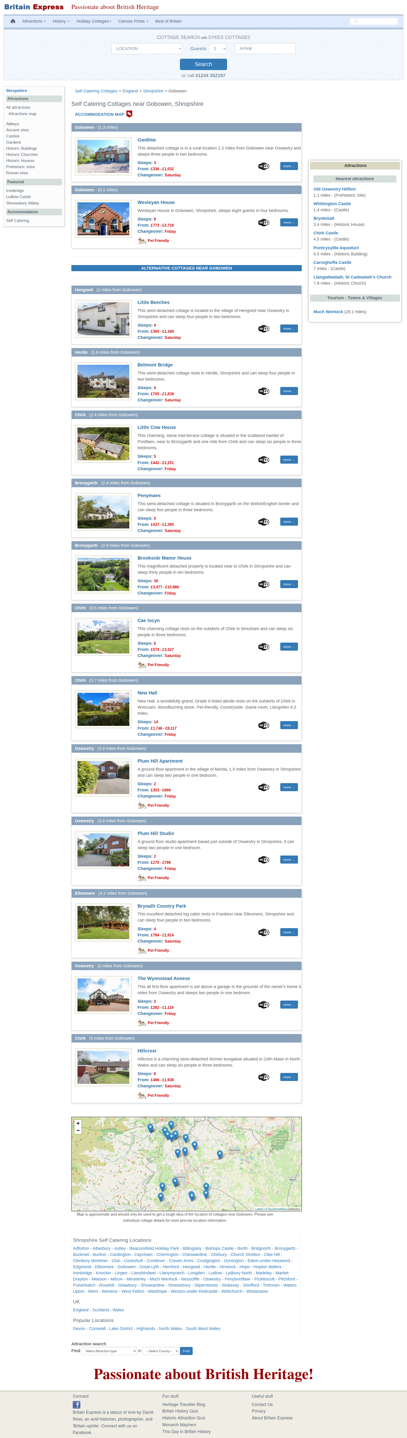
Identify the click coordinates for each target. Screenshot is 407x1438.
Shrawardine (152, 1285)
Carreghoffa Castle (332, 262)
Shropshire (153, 91)
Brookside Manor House (164, 558)
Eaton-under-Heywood (269, 1260)
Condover (156, 1260)
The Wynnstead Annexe (164, 978)
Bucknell (81, 1254)
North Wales (170, 1328)
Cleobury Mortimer (90, 1260)
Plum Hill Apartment (160, 761)
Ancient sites (17, 130)
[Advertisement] (34, 303)
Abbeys (12, 124)
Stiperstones (206, 1285)
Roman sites (17, 173)
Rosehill (106, 1285)
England (130, 91)
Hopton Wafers (267, 1266)
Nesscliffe (190, 1279)
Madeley (264, 1273)
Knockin (103, 1273)
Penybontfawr (238, 1279)
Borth (242, 1248)
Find (75, 1350)
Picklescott (264, 1279)
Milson (116, 1279)
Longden (196, 1273)
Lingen (121, 1273)
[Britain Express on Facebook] (76, 1404)
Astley (120, 1248)
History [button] (60, 21)
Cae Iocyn (149, 620)
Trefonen (271, 1285)
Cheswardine (194, 1254)
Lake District (121, 1328)
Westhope (157, 1291)
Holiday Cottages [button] (93, 21)
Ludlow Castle (18, 197)
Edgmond (82, 1266)
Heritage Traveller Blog (183, 1404)
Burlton (99, 1254)
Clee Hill (272, 1254)
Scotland (100, 1310)
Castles (13, 136)
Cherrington (167, 1254)
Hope (245, 1266)
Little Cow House (157, 427)
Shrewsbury (179, 1285)
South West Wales (203, 1328)
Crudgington (208, 1260)
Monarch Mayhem (179, 1424)
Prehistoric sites (20, 167)
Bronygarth (285, 1248)
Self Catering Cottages (96, 91)
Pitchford (286, 1279)
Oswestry (212, 1279)
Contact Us (262, 1404)
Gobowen (127, 1266)
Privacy (259, 1411)
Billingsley (192, 1248)
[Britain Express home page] (34, 7)
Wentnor (110, 1291)
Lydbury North (239, 1273)
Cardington (120, 1254)
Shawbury (127, 1285)
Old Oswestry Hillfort (334, 189)
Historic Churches (22, 154)
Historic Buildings (21, 148)
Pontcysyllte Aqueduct (336, 247)
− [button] (78, 1130)
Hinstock (228, 1266)
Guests (199, 48)
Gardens (13, 142)
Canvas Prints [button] (132, 21)
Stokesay (230, 1285)
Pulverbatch (84, 1285)
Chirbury (219, 1254)
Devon (79, 1328)
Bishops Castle (219, 1248)
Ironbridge (82, 1273)
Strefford (251, 1285)
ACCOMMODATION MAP (99, 114)
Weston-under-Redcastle (194, 1291)
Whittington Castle (332, 203)
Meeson (99, 1279)
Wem (93, 1291)
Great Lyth (149, 1266)
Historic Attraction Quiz (183, 1417)
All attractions (18, 107)
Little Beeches (154, 302)
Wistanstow (257, 1291)
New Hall (147, 692)
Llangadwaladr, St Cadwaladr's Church (352, 277)
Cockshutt (133, 1260)
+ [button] (78, 1123)
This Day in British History (186, 1431)
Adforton (81, 1248)
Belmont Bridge (155, 364)
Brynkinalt (323, 218)
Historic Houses (20, 160)
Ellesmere (104, 1266)
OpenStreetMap (277, 1209)
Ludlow (215, 1273)
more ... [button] (289, 166)
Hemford (171, 1266)
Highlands (145, 1328)
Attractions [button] (32, 21)
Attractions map (22, 114)
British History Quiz (180, 1411)
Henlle (210, 1266)
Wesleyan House (156, 202)
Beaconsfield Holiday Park (154, 1248)
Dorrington (234, 1260)
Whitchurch (232, 1291)
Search (203, 64)
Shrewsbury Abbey (22, 203)
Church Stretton (245, 1254)
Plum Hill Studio (156, 833)
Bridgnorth (261, 1248)
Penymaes (149, 495)
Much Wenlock (163, 1279)
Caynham (143, 1254)
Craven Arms (181, 1260)
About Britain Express (272, 1417)
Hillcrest (147, 1050)
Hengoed (191, 1266)
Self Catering (17, 220)
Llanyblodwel (143, 1273)
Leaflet (259, 1209)
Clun (116, 1260)
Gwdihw (147, 139)
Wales (118, 1310)
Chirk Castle (325, 233)
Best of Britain (168, 21)
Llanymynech (171, 1273)
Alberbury (102, 1248)
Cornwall (97, 1328)
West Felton (133, 1291)
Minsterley (136, 1279)
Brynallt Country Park (162, 906)
